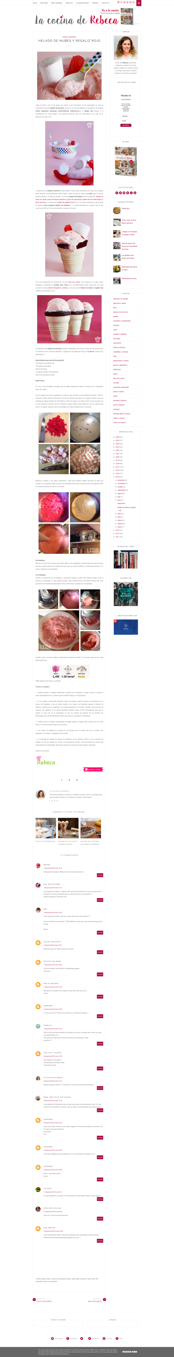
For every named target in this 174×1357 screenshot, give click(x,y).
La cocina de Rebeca (59, 791)
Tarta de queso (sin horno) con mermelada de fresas (129, 246)
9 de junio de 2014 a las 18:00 (53, 1170)
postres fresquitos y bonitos (57, 288)
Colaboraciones (82, 3)
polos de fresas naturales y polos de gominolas (64, 199)
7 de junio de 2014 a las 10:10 (53, 868)
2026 (117, 437)
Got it (134, 1351)
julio (119, 497)
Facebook (90, 351)
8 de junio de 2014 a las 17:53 (53, 1100)
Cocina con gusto (52, 942)
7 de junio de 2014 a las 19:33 (53, 1009)
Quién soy (69, 3)
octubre (120, 487)
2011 (117, 537)
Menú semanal (56, 3)
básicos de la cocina (120, 312)
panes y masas (118, 392)
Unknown (48, 1006)
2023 (117, 447)
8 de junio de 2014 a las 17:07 (53, 1081)
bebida (115, 316)
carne (115, 330)
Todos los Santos (119, 423)
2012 (117, 534)
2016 (117, 470)
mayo (119, 514)
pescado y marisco (120, 400)
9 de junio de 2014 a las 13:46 (53, 1150)
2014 (117, 477)
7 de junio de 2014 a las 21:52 (53, 1029)
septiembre (122, 490)
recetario (116, 409)
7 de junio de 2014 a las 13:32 (53, 912)
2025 (117, 440)
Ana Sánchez (50, 1228)
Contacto (105, 3)
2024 (117, 444)
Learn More (127, 1351)
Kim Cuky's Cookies (52, 1053)
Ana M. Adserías (51, 983)
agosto (120, 493)
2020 (117, 457)
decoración (117, 343)
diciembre (121, 480)
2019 (117, 460)
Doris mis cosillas (52, 1208)
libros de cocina (118, 378)
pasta (115, 396)
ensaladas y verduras (120, 352)
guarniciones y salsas (121, 361)
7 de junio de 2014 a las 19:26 (53, 987)
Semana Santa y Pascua (121, 414)
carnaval (116, 325)
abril (119, 517)
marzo (120, 520)
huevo (115, 374)
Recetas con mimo (52, 961)
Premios (95, 3)
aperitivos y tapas (119, 303)
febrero (120, 524)
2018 (117, 464)
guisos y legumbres (120, 365)
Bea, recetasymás (52, 884)
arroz (115, 308)
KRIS (45, 909)
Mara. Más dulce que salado (57, 1097)
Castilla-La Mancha (120, 334)
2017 (117, 467)
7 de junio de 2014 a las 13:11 (53, 887)
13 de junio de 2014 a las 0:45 (53, 1211)
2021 (117, 454)
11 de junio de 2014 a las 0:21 (53, 1192)
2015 (117, 474)
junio (119, 500)
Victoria (48, 1188)
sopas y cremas (119, 418)
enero (120, 527)
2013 (117, 530)
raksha (47, 865)
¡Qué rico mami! (74, 282)
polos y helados (69, 36)
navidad (116, 383)
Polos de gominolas (45, 841)
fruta (115, 356)
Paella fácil (125, 208)
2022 (117, 450)
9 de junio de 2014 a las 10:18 (53, 1123)
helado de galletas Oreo (66, 202)
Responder (100, 875)
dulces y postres (119, 347)
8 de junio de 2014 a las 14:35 (53, 1056)
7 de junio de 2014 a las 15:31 (53, 945)
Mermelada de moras (129, 278)
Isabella (48, 1025)
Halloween (117, 369)
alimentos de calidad (120, 299)
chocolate (116, 339)
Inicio (35, 3)
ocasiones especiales (121, 387)
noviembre (121, 483)
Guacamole (121, 503)
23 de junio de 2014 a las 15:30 (53, 1231)
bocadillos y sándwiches (122, 321)
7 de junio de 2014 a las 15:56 (53, 965)
